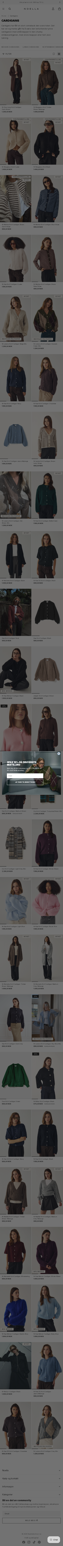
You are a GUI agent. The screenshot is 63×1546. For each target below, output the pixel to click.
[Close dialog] (59, 753)
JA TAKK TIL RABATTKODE (25, 782)
